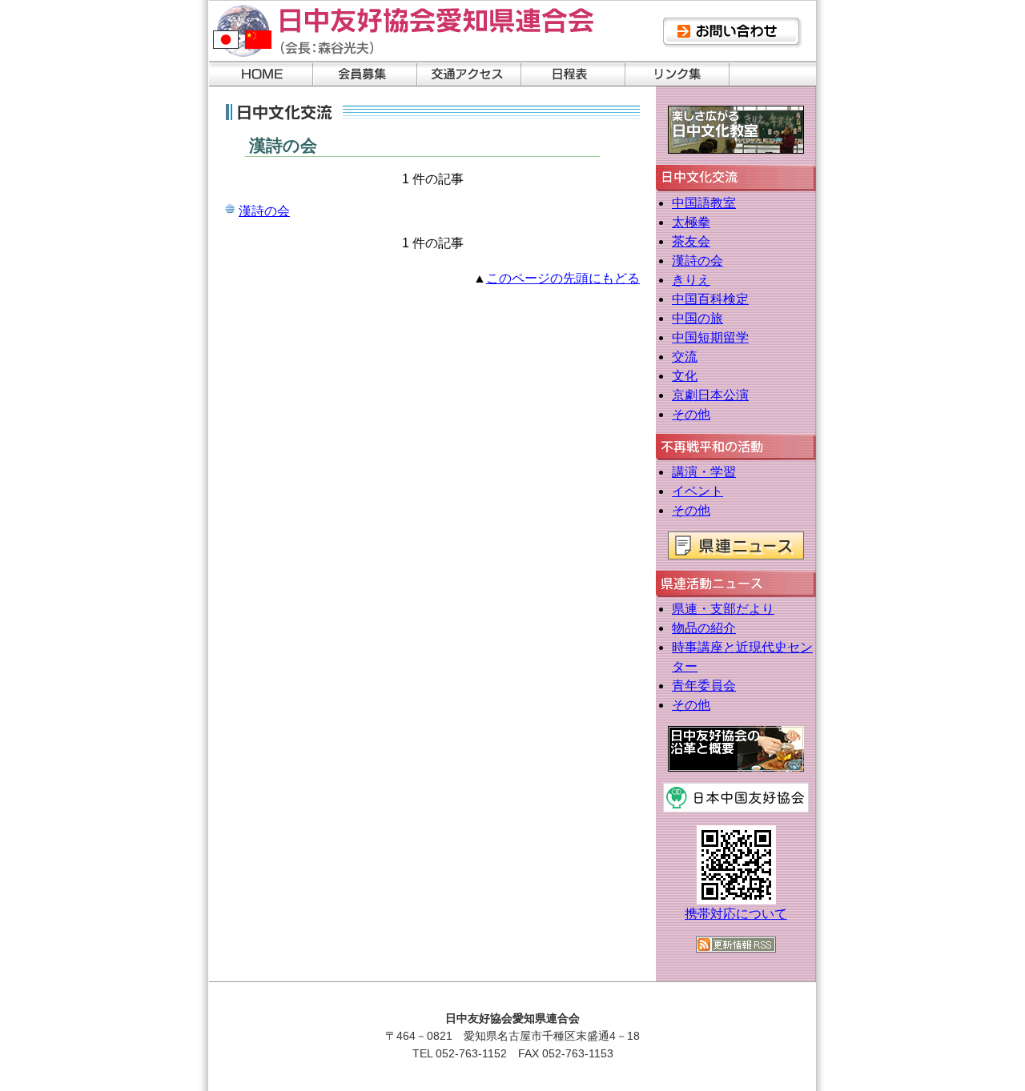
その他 (691, 414)
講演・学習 (704, 472)
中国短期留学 (710, 337)
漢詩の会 (264, 211)
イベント (697, 491)
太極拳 (691, 222)
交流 (684, 356)
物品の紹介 (704, 628)
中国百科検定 (710, 299)
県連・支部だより (723, 609)
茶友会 (691, 241)
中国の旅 (697, 318)
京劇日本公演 (710, 395)
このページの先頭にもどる (563, 278)
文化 (684, 376)
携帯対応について (736, 914)
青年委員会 (704, 685)
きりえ (691, 280)
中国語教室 (704, 203)
